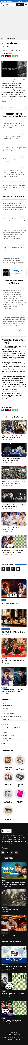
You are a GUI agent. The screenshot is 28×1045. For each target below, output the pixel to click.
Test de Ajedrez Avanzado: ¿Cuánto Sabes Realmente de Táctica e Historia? (13, 616)
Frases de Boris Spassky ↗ (18, 256)
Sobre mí (14, 1016)
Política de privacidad (14, 1019)
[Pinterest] (26, 1)
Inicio (2, 38)
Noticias (4, 642)
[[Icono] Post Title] (14, 573)
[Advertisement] (14, 21)
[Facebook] (19, 1)
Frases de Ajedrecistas (10, 38)
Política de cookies (14, 1018)
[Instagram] (23, 1)
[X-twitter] (21, 1)
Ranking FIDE (5, 948)
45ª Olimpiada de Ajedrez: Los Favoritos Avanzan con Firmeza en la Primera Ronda (13, 468)
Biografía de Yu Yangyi (8, 919)
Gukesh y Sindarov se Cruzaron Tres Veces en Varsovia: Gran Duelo (12, 675)
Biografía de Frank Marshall (9, 894)
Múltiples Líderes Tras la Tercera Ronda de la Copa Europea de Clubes (13, 421)
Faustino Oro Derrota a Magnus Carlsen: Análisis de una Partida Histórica (13, 587)
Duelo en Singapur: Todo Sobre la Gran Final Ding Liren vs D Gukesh (13, 490)
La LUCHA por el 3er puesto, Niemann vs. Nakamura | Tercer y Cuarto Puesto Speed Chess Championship (13, 868)
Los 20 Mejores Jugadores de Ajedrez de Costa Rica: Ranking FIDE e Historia (13, 951)
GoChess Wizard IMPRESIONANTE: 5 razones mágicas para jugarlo (11, 444)
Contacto (14, 1017)
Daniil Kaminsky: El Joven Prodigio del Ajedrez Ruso (12, 645)
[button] (2, 56)
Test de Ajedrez (5, 613)
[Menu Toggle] (26, 4)
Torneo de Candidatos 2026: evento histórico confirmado (12, 513)
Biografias (4, 892)
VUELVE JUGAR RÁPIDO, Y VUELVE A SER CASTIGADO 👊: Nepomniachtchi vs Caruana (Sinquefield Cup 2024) (12, 978)
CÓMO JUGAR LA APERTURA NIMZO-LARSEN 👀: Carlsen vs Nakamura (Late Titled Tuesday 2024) (13, 1005)
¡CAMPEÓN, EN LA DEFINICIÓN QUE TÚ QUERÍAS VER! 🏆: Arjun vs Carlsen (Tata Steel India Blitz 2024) (13, 536)
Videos (3, 584)
